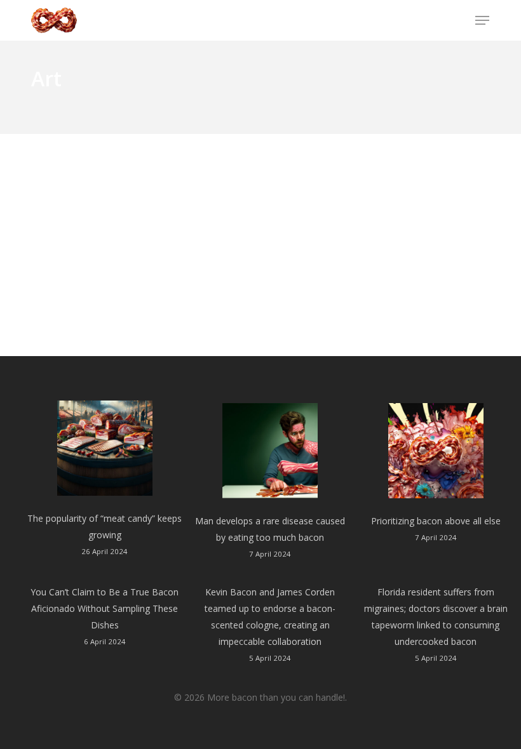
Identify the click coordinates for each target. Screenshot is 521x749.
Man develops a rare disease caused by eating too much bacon (270, 529)
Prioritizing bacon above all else (436, 521)
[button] (482, 20)
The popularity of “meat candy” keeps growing (104, 526)
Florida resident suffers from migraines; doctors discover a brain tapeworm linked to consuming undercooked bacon (436, 616)
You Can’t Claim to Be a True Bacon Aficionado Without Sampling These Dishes (104, 608)
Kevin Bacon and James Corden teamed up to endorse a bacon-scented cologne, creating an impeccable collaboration (270, 616)
